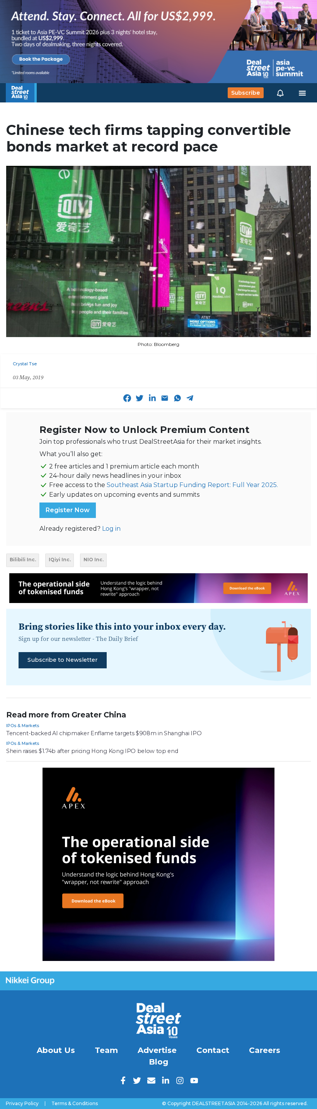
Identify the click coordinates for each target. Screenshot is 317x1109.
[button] (280, 93)
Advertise (157, 1050)
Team (106, 1050)
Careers (264, 1050)
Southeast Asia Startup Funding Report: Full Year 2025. (192, 485)
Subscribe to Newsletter (62, 659)
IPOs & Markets (22, 725)
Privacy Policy (22, 1103)
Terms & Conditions (74, 1103)
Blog (158, 1061)
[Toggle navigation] (302, 93)
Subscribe (245, 92)
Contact (212, 1050)
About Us (56, 1050)
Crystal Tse (25, 363)
